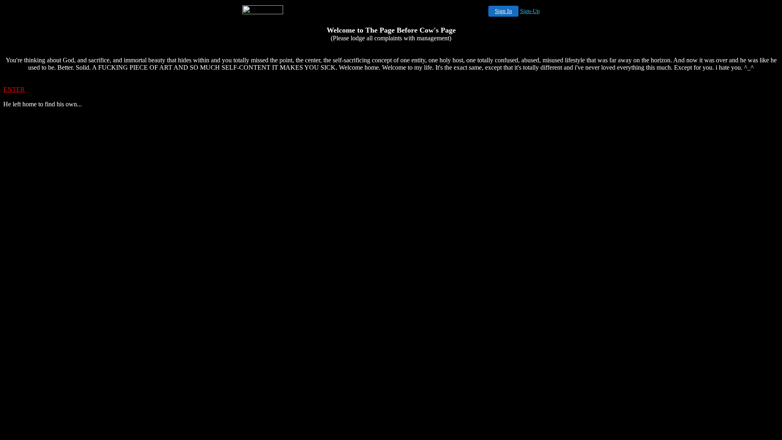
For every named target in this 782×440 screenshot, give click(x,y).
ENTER (14, 89)
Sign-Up (530, 11)
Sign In (503, 11)
